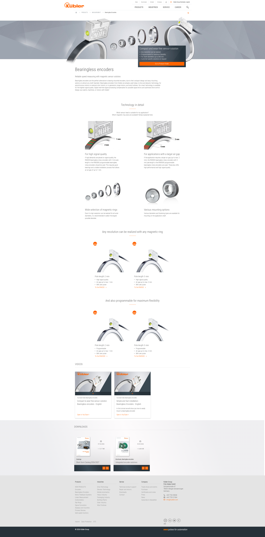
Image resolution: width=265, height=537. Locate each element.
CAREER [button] (178, 7)
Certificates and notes (148, 492)
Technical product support (127, 487)
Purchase (144, 489)
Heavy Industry (102, 495)
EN (107, 468)
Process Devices (80, 510)
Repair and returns (125, 489)
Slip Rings (78, 503)
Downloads (144, 2)
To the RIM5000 (139, 356)
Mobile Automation (103, 492)
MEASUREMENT (96, 12)
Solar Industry (101, 503)
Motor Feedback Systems (83, 495)
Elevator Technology (103, 489)
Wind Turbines (101, 505)
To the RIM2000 (100, 356)
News (136, 2)
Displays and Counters (82, 508)
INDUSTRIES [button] (153, 7)
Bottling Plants (102, 500)
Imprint (77, 522)
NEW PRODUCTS (80, 487)
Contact (152, 2)
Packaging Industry (103, 497)
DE (104, 468)
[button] (166, 2)
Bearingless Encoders (82, 492)
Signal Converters (80, 505)
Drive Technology (102, 487)
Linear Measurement (81, 497)
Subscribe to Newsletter (149, 500)
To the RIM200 (100, 287)
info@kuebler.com (172, 500)
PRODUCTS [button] (139, 7)
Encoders (78, 489)
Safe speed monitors (81, 513)
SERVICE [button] (166, 7)
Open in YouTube (82, 415)
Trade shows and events (149, 487)
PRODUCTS (84, 12)
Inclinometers (79, 500)
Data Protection (86, 522)
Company (159, 2)
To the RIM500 (139, 287)
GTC (94, 522)
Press (143, 495)
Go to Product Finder (162, 64)
